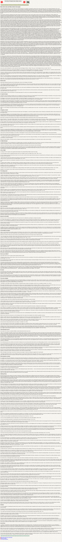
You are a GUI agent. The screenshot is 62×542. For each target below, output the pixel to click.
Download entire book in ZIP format (6, 537)
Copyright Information (4, 539)
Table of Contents (3, 538)
